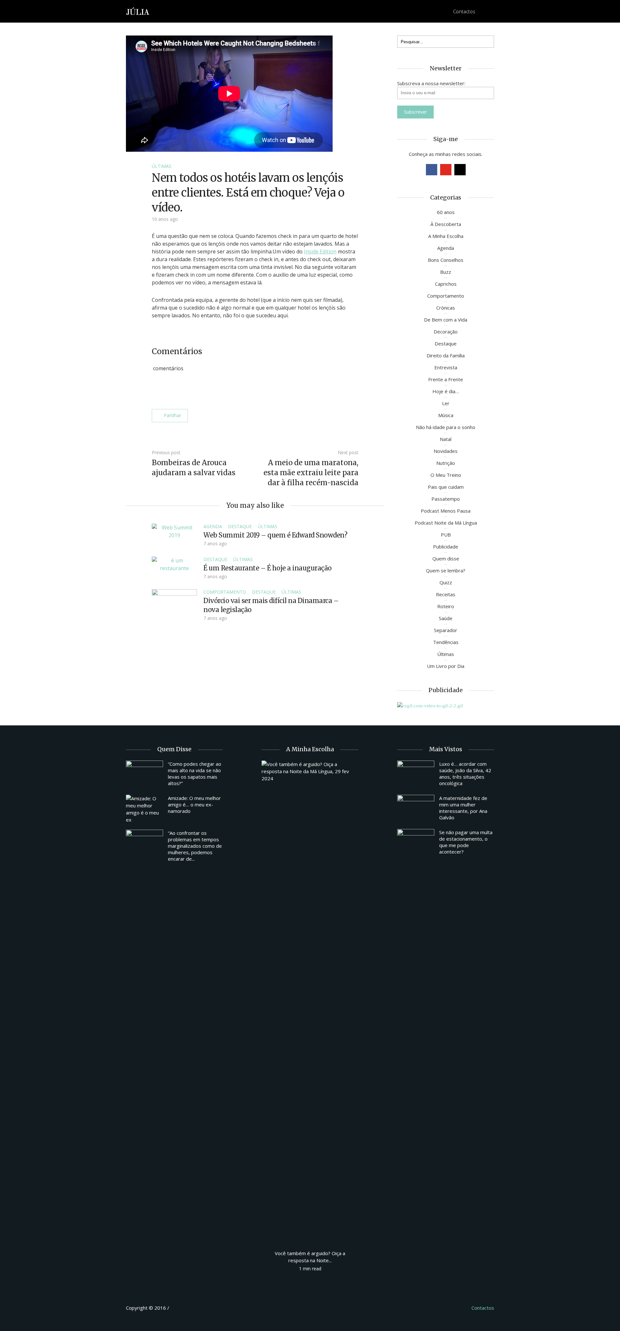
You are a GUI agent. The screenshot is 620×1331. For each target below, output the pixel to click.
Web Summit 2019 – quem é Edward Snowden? (275, 535)
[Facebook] (431, 169)
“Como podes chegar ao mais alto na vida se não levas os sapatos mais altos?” (194, 773)
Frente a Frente (445, 379)
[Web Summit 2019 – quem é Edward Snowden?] (174, 530)
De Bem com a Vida (445, 319)
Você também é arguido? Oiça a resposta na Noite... (310, 1257)
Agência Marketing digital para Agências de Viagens (182, 1307)
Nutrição (445, 463)
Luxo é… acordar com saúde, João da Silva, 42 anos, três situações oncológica (465, 773)
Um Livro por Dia (445, 666)
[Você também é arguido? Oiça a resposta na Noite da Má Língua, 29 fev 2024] (310, 1002)
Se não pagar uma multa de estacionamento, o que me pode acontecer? (465, 842)
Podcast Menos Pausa (445, 510)
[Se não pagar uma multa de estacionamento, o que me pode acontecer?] (415, 843)
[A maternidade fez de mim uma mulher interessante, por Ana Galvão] (415, 809)
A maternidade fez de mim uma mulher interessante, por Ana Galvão (463, 808)
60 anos (446, 212)
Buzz (445, 272)
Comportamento (224, 592)
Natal (445, 439)
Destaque (240, 526)
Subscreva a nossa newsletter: (431, 83)
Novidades (446, 451)
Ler (446, 403)
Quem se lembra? (445, 570)
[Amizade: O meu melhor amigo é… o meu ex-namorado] (144, 809)
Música (445, 415)
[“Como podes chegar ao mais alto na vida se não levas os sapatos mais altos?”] (144, 774)
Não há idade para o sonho (445, 427)
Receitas (445, 594)
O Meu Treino (445, 475)
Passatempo (445, 499)
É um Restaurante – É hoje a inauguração (267, 568)
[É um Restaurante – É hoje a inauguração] (174, 563)
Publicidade (445, 546)
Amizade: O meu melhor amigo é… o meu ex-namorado (194, 804)
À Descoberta (445, 224)
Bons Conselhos (445, 260)
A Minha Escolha (445, 236)
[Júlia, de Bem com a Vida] (138, 11)
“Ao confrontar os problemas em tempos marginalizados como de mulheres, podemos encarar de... (195, 846)
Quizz (445, 582)
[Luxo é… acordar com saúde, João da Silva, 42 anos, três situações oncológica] (415, 774)
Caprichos (446, 284)
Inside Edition (320, 251)
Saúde (445, 618)
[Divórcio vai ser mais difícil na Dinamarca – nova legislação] (174, 605)
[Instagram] (460, 169)
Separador (445, 630)
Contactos (464, 11)
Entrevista (445, 367)
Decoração (446, 331)
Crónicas (445, 307)
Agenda (212, 526)
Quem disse (445, 558)
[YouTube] (445, 169)
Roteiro (445, 606)
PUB (446, 534)
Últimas (161, 166)
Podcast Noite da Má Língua (446, 522)
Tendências (446, 642)
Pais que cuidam (446, 487)
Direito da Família (446, 355)
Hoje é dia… (445, 391)
